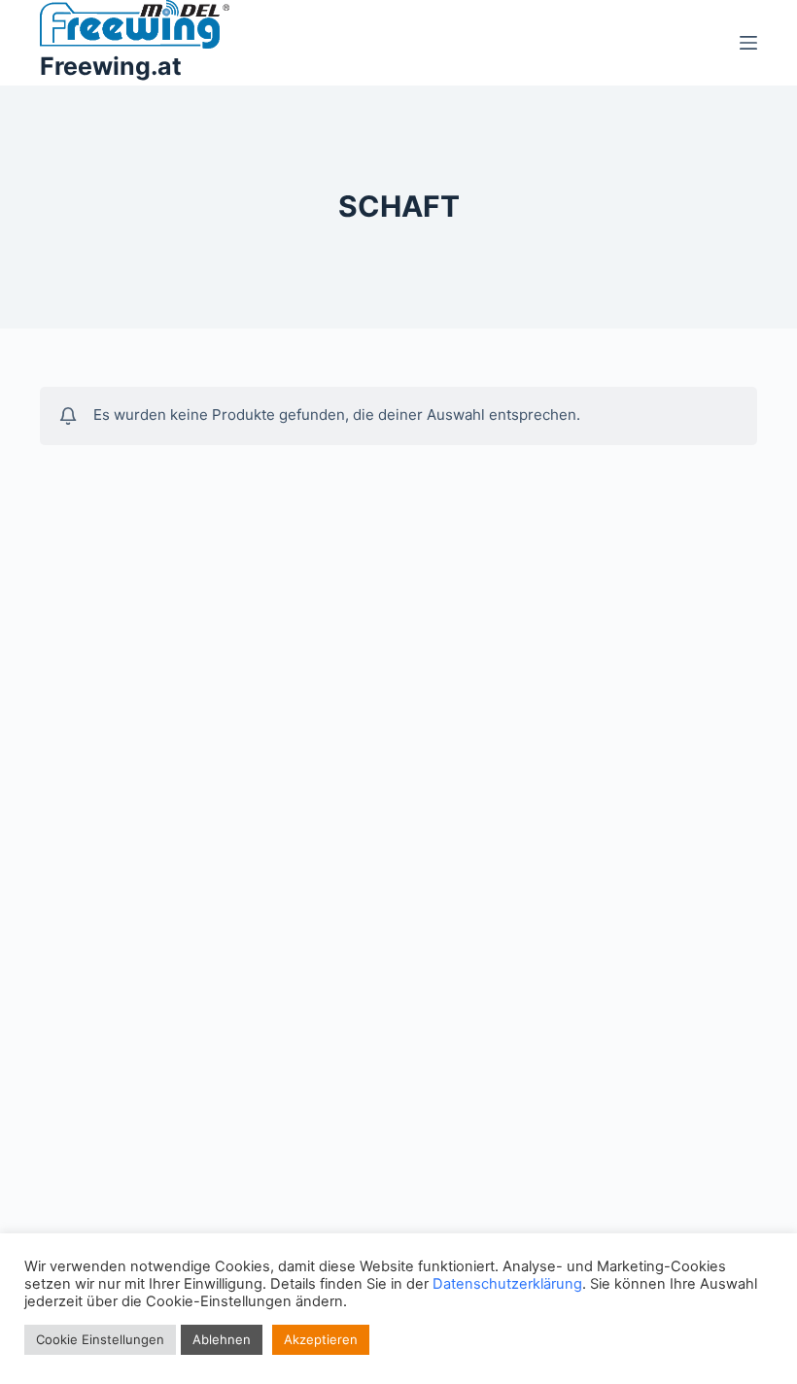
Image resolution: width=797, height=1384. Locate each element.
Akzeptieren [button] (321, 1339)
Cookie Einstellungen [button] (100, 1339)
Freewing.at (111, 66)
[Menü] (748, 43)
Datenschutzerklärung (507, 1284)
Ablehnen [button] (221, 1339)
